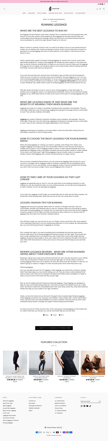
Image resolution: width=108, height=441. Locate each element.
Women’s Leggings (8, 401)
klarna (30, 410)
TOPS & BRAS (42, 13)
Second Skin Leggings (9, 408)
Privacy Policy (59, 408)
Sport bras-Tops (7, 403)
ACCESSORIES (80, 13)
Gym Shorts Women (9, 418)
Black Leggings (7, 405)
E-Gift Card (6, 413)
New (24, 13)
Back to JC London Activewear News (55, 328)
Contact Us (32, 401)
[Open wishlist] (100, 9)
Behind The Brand (60, 403)
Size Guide (32, 403)
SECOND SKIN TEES (55, 13)
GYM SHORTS (68, 13)
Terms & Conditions (60, 405)
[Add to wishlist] (25, 352)
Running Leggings (8, 423)
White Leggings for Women (11, 420)
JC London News (59, 401)
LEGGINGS (31, 13)
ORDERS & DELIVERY (34, 408)
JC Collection (59, 413)
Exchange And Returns (35, 405)
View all (54, 345)
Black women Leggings (9, 410)
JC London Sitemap (60, 410)
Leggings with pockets (9, 415)
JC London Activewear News (56, 19)
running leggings (53, 60)
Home (44, 19)
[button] (11, 380)
